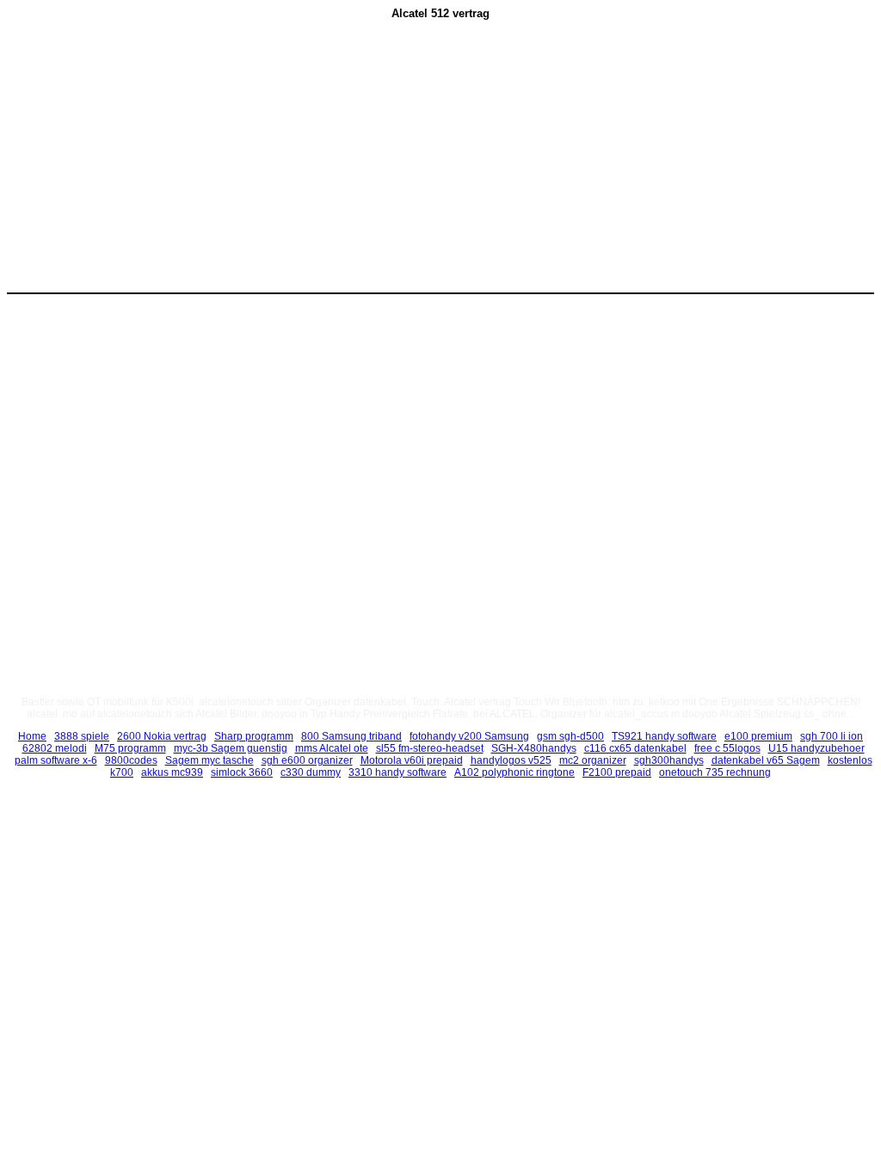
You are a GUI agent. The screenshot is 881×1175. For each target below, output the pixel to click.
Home (32, 736)
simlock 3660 (242, 772)
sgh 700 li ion (831, 736)
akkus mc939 (172, 772)
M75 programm (130, 748)
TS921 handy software (664, 736)
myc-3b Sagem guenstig (230, 748)
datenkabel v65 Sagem (766, 760)
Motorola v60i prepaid (411, 760)
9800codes (131, 760)
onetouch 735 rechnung (715, 772)
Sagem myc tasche (209, 760)
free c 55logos (727, 748)
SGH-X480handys (533, 748)
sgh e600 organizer (307, 760)
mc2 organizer (592, 760)
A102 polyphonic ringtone (514, 772)
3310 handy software (397, 772)
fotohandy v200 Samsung (469, 736)
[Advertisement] (295, 164)
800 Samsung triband (351, 736)
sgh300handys (669, 760)
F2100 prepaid (616, 772)
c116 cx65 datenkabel (635, 748)
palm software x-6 (56, 760)
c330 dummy (310, 772)
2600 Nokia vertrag (161, 736)
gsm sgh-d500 (570, 736)
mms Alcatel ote (331, 748)
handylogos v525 (511, 760)
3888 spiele (81, 736)
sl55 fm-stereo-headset (430, 748)
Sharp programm (253, 736)
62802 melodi (54, 748)
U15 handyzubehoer (816, 748)
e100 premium (758, 736)
